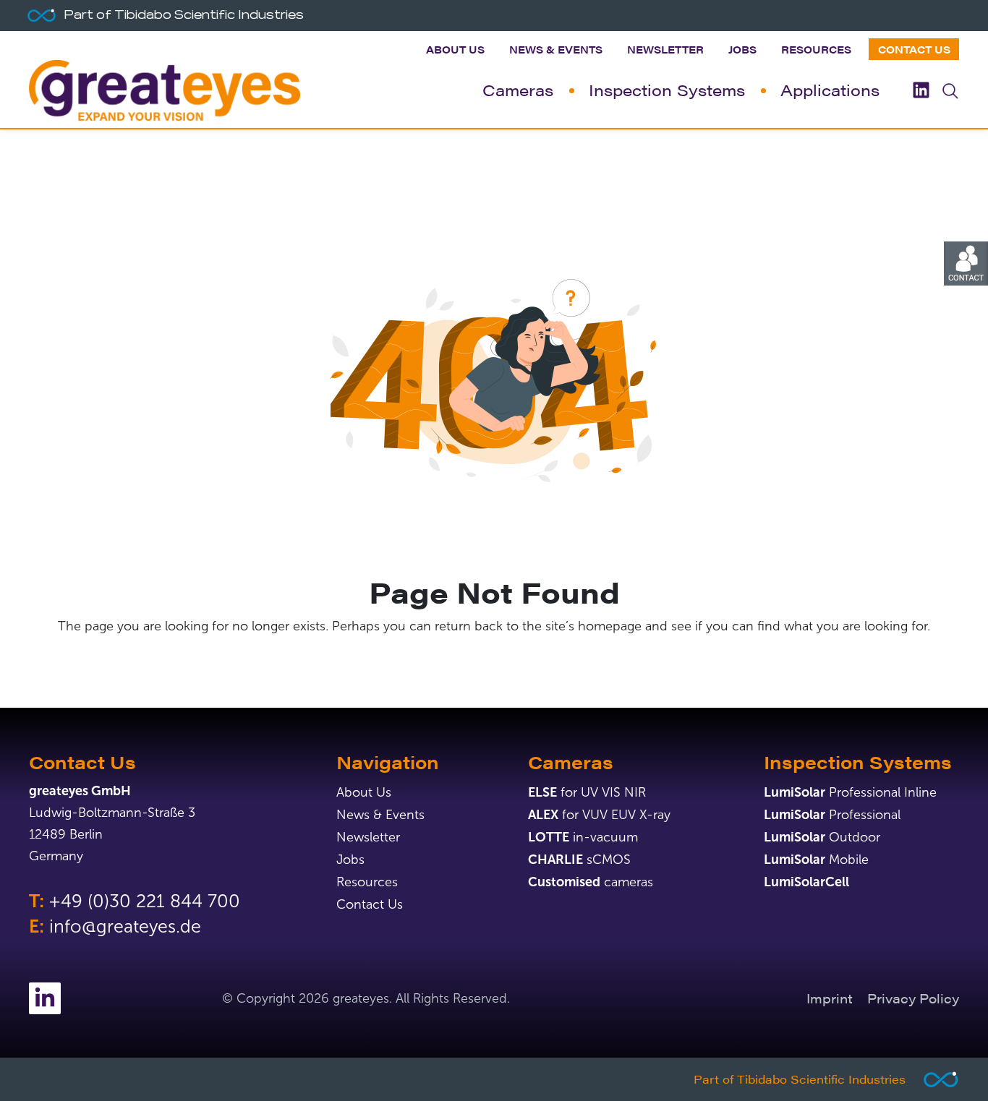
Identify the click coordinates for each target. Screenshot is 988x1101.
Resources (816, 49)
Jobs (742, 49)
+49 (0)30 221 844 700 (144, 901)
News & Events (555, 49)
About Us (455, 49)
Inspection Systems (667, 89)
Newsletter (665, 49)
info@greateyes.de (125, 926)
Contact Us (914, 49)
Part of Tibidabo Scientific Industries (800, 1079)
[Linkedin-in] (45, 998)
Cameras (517, 89)
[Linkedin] (921, 90)
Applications (830, 89)
